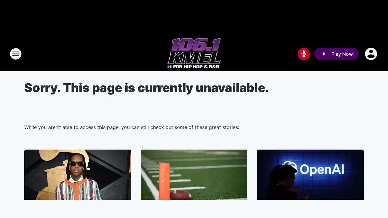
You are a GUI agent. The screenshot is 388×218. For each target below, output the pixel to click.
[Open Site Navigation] (16, 54)
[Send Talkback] (304, 54)
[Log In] (371, 54)
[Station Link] (194, 54)
